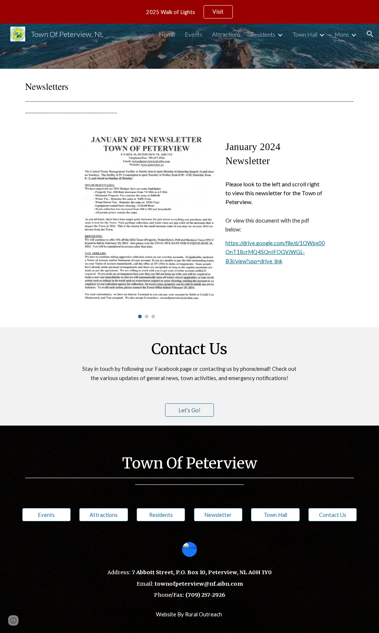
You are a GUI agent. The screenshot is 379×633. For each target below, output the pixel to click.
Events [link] (193, 34)
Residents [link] (262, 34)
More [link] (342, 34)
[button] (370, 34)
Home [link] (167, 34)
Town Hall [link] (305, 34)
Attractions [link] (226, 34)
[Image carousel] (146, 226)
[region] (189, 12)
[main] (189, 97)
